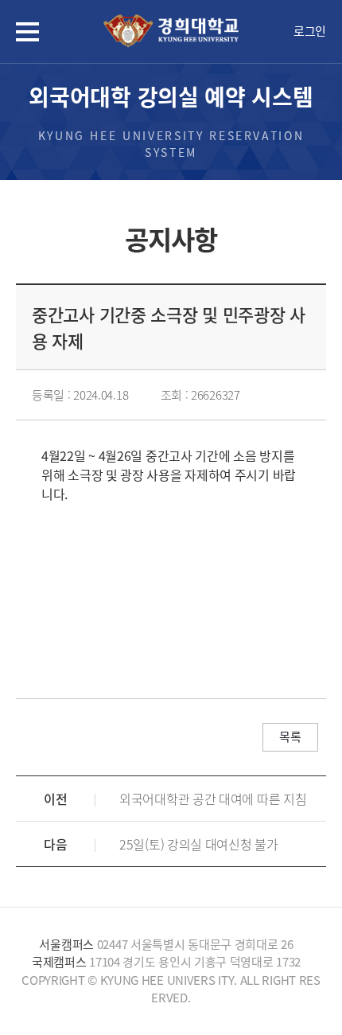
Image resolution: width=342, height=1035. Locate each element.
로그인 (309, 31)
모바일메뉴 (27, 31)
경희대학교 (171, 31)
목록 (290, 736)
